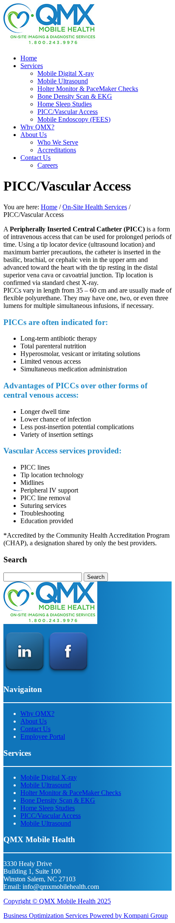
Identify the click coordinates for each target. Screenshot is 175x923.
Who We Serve (57, 142)
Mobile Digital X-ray (65, 73)
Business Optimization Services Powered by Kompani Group (85, 915)
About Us (33, 134)
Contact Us (35, 157)
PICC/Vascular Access (67, 111)
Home (28, 58)
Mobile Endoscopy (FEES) (73, 119)
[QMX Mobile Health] (50, 43)
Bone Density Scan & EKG (74, 96)
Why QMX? (37, 127)
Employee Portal (42, 736)
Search (95, 577)
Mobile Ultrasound (62, 81)
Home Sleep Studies (64, 104)
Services (31, 65)
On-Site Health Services (94, 207)
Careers (47, 165)
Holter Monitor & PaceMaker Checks (87, 88)
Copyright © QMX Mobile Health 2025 (57, 901)
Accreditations (56, 150)
